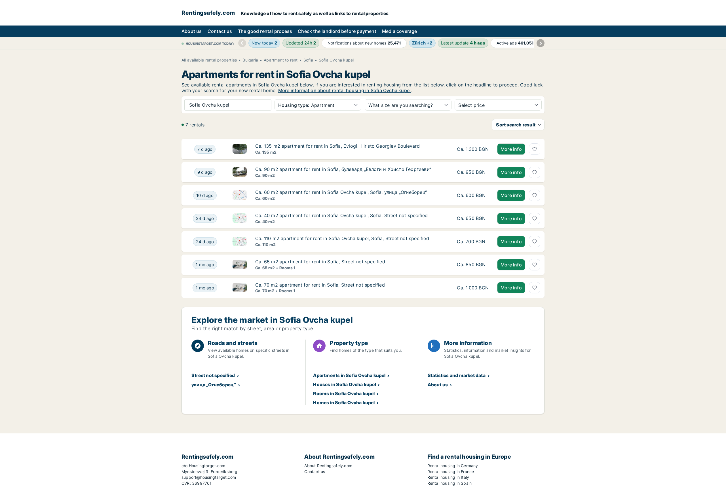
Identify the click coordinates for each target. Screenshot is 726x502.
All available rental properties (209, 60)
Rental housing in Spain (449, 483)
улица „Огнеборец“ (213, 384)
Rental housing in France (450, 471)
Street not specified (213, 375)
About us (192, 31)
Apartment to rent (280, 60)
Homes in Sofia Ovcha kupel (344, 402)
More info (511, 149)
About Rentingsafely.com (328, 465)
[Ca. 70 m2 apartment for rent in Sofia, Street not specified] (473, 288)
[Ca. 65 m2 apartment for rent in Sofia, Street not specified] (473, 265)
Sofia (308, 60)
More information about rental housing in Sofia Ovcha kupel (344, 90)
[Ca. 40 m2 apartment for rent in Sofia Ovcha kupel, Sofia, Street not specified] (473, 218)
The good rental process (265, 31)
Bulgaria (250, 60)
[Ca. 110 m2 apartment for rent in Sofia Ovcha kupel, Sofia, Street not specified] (473, 241)
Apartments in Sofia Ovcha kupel (349, 375)
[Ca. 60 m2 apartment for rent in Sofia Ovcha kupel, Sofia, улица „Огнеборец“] (473, 195)
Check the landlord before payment (337, 31)
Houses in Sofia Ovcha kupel (344, 384)
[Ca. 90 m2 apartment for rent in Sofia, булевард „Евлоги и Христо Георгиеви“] (473, 172)
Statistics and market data (457, 375)
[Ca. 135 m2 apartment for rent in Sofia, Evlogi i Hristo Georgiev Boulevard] (473, 149)
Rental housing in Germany (452, 465)
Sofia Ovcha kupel (336, 60)
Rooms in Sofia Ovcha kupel (344, 393)
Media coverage (399, 31)
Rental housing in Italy (448, 477)
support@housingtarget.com (209, 477)
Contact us (220, 31)
